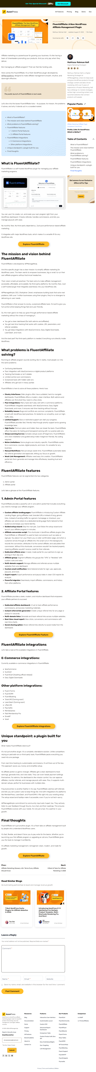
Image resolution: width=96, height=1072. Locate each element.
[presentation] (81, 114)
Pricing (69, 12)
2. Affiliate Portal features (20, 134)
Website (50, 979)
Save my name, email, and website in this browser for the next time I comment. (34, 985)
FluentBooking (63, 1048)
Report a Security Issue (9, 1032)
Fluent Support (63, 1051)
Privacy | (39, 1068)
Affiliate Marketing (58, 21)
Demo (84, 12)
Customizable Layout (46, 1021)
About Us (27, 1041)
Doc (90, 12)
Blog (76, 12)
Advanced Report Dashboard (45, 1028)
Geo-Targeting (44, 1045)
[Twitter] (9, 1055)
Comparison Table (45, 1033)
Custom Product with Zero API (48, 1037)
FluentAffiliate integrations (17, 138)
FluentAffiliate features (16, 127)
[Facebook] (3, 1055)
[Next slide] (92, 116)
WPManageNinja (7, 76)
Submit (81, 196)
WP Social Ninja (63, 1044)
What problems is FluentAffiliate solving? (23, 124)
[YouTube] (12, 1055)
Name (5, 979)
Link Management (45, 1049)
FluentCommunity (64, 1021)
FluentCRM (62, 1041)
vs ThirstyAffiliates (83, 1021)
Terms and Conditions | (48, 1068)
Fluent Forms (63, 1034)
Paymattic (62, 1061)
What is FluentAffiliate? (16, 117)
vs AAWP (80, 1017)
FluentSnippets (63, 1058)
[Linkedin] (6, 1055)
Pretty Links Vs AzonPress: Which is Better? (78, 131)
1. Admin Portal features (20, 131)
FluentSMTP (62, 1055)
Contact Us (27, 1044)
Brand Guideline (29, 1038)
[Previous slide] (70, 116)
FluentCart (62, 1017)
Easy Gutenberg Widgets (47, 1042)
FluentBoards (63, 1031)
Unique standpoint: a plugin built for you (23, 148)
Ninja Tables (62, 1038)
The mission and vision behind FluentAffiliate (24, 121)
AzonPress (78, 126)
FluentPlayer (62, 1027)
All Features (59, 12)
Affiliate (57, 1068)
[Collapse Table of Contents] (93, 139)
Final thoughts (13, 151)
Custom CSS (43, 1024)
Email (27, 979)
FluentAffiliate (63, 1024)
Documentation (29, 1021)
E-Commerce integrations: (21, 141)
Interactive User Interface (47, 1017)
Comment (7, 948)
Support (26, 1027)
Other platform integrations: (21, 144)
